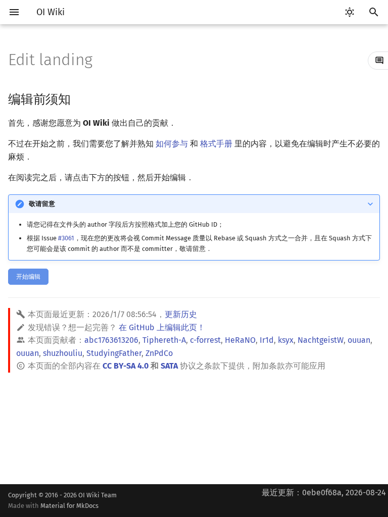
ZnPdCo (159, 353)
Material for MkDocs (69, 505)
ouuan (359, 340)
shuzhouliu (62, 353)
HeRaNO (240, 340)
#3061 (66, 238)
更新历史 (181, 314)
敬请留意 (42, 204)
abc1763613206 (111, 340)
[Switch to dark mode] (350, 12)
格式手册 (216, 143)
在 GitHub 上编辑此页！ (162, 327)
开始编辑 (28, 276)
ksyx (286, 340)
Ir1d (267, 340)
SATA (169, 366)
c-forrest (205, 340)
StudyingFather (113, 353)
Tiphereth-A (164, 340)
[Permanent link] (80, 98)
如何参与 (172, 143)
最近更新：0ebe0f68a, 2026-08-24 (324, 492)
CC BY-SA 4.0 (126, 366)
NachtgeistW (321, 340)
